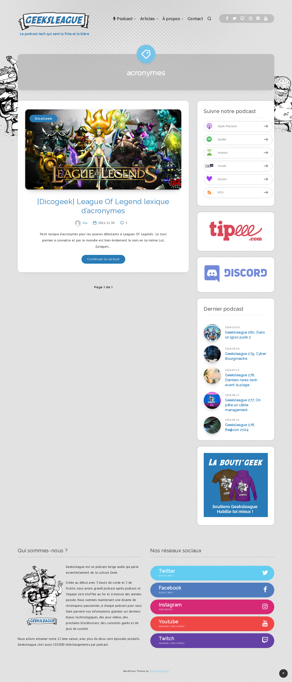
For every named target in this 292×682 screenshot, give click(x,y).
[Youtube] (265, 18)
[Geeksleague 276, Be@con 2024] (212, 425)
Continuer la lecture (103, 259)
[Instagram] (250, 18)
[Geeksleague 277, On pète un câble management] (212, 400)
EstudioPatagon (159, 671)
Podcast (124, 18)
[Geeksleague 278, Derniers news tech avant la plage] (212, 375)
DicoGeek (43, 118)
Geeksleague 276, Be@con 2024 (240, 427)
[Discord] (258, 18)
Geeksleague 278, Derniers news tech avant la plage (241, 380)
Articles (147, 18)
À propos (171, 18)
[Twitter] (234, 18)
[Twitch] (242, 18)
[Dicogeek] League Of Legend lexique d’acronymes (103, 206)
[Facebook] (227, 18)
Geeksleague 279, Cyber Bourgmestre (245, 356)
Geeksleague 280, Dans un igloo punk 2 (245, 334)
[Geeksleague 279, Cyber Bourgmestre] (212, 354)
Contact (195, 18)
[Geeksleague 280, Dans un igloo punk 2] (212, 332)
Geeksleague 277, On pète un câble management (243, 405)
